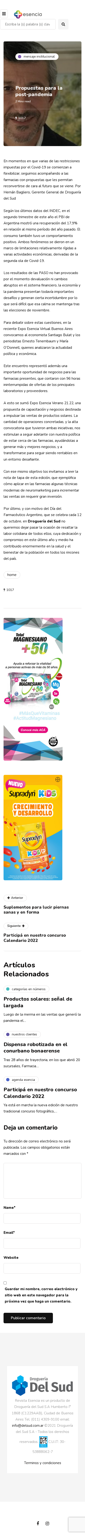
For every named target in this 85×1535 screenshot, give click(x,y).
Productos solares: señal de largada (38, 1002)
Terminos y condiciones (42, 1463)
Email (9, 1232)
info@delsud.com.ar (27, 1425)
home (12, 574)
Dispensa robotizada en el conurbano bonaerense (36, 1048)
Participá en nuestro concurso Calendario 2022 (40, 1093)
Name (10, 1207)
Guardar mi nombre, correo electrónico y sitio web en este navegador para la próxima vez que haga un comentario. (41, 1295)
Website (11, 1257)
